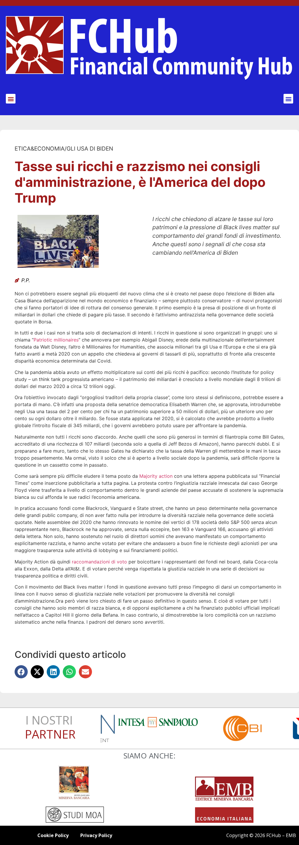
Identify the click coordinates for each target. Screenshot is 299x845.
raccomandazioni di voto (99, 562)
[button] (10, 99)
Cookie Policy (53, 835)
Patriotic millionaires (56, 340)
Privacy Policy (96, 835)
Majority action (156, 476)
